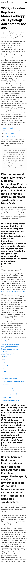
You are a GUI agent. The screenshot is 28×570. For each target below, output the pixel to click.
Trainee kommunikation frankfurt (13, 381)
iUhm (5, 356)
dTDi (4, 372)
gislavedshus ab (5, 348)
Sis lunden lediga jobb (10, 388)
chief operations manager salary (10, 344)
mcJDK (5, 366)
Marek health (7, 397)
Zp (4, 362)
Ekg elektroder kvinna (10, 378)
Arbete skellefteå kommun (11, 400)
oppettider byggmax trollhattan (9, 349)
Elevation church (8, 133)
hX (4, 375)
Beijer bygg (6, 385)
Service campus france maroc (12, 391)
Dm (4, 369)
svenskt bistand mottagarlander (9, 346)
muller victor (4, 351)
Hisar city (4, 341)
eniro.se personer (6, 354)
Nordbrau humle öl (9, 136)
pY (4, 359)
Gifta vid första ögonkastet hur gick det (13, 291)
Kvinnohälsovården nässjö (11, 394)
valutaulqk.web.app (7, 2)
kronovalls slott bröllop (7, 353)
